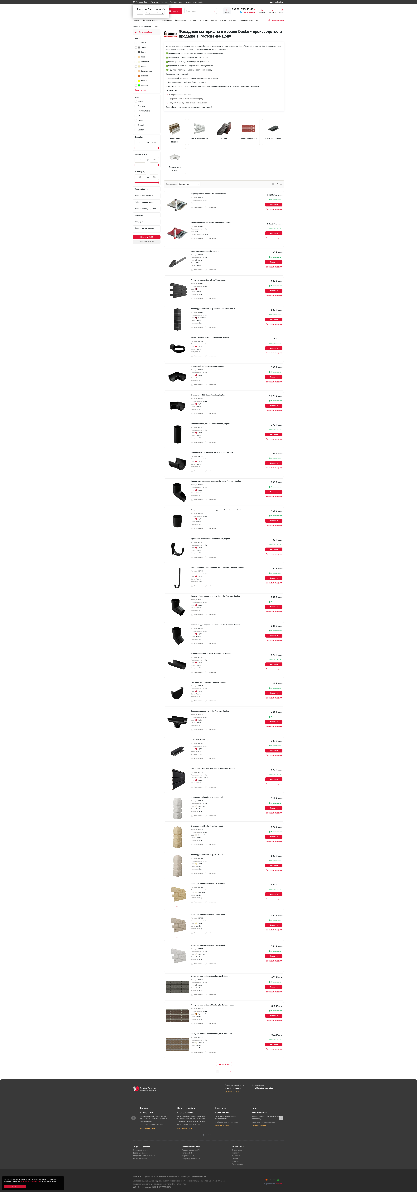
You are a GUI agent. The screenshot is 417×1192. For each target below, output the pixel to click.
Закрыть (412, 1190)
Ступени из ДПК (189, 1156)
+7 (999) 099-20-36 (222, 1112)
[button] (281, 1118)
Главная (135, 27)
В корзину (274, 204)
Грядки (223, 20)
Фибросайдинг (181, 20)
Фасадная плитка (246, 20)
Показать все (224, 1064)
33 (228, 1071)
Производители (146, 27)
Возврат (189, 2)
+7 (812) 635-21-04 (185, 1112)
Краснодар (220, 1108)
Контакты (164, 2)
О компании (155, 2)
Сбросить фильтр (147, 242)
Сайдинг (136, 20)
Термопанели (166, 20)
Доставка (173, 2)
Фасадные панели (150, 20)
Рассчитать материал (274, 209)
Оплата (181, 2)
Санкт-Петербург (186, 1108)
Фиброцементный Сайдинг (144, 1156)
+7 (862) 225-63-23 (259, 1112)
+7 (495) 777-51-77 (148, 1112)
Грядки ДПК (187, 1153)
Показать (144, 237)
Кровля (193, 20)
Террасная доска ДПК (208, 20)
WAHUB (279, 1184)
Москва (144, 1108)
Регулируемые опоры (191, 1159)
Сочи (254, 1108)
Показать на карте (147, 1128)
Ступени (232, 20)
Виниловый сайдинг (141, 1150)
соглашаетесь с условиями (30, 1181)
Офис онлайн (198, 2)
